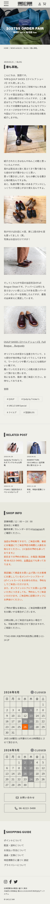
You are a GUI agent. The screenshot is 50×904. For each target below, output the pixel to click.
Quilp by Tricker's (31, 399)
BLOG (19, 62)
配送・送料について (14, 845)
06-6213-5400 (27, 808)
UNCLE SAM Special (17, 405)
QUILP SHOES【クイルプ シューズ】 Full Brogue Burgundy (25, 343)
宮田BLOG (29, 412)
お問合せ (28, 560)
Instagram (37, 529)
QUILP (11, 399)
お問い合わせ (27, 797)
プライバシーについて (15, 865)
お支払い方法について (15, 850)
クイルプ (12, 412)
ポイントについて (13, 840)
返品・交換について (14, 855)
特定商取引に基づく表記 (16, 860)
